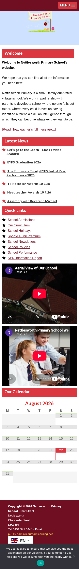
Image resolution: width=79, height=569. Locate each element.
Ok (40, 563)
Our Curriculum (19, 225)
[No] (74, 556)
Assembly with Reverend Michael (32, 201)
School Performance (22, 252)
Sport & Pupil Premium (24, 236)
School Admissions (21, 220)
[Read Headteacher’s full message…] (29, 129)
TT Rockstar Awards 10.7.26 (28, 183)
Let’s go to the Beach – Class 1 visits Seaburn (33, 152)
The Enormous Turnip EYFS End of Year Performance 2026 (36, 173)
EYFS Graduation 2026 (24, 162)
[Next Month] (71, 403)
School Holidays (19, 230)
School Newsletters (22, 241)
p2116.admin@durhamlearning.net (30, 534)
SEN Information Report (25, 258)
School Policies (19, 247)
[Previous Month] (7, 403)
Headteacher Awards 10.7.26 (29, 192)
